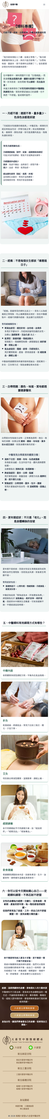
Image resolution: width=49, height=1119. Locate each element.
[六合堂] (11, 1048)
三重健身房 (29, 1106)
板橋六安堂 (21, 1116)
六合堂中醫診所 (33, 1116)
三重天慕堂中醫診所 (24, 1074)
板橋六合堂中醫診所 (24, 1086)
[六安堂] (31, 1048)
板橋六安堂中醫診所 (24, 1089)
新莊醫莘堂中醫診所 (24, 1063)
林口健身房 (24, 1109)
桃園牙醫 (19, 1106)
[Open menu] (44, 4)
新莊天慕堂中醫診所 (24, 1060)
